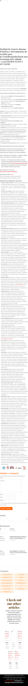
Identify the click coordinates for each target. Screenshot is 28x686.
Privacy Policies (9, 680)
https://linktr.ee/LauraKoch (7, 339)
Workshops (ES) (7, 591)
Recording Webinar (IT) (21, 583)
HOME (5, 33)
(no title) (12, 529)
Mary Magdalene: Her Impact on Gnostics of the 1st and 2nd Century (18, 552)
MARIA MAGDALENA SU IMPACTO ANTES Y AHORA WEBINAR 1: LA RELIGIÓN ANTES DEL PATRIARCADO (19, 537)
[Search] (26, 519)
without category (7, 588)
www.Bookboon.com (20, 284)
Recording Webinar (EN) (7, 583)
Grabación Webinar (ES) (6, 580)
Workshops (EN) (21, 588)
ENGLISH (21, 577)
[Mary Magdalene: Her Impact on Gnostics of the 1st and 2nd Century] (3, 556)
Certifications (21, 574)
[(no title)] (3, 531)
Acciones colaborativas (7, 574)
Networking (21, 580)
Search (2, 515)
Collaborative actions (7, 577)
